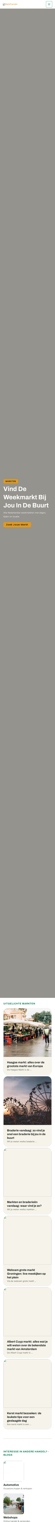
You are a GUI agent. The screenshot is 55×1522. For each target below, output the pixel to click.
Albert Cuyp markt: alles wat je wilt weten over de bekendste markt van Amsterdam (27, 1345)
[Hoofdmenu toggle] (49, 4)
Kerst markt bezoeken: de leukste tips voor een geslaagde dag (24, 1417)
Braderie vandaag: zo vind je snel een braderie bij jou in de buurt (26, 1134)
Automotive (11, 1484)
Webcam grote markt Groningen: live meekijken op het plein (26, 1273)
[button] (10, 481)
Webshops (10, 1517)
